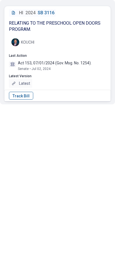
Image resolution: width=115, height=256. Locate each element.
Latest (24, 83)
